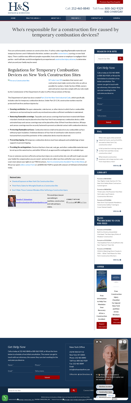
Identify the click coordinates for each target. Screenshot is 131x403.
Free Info (75, 18)
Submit (108, 122)
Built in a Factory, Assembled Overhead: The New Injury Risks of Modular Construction (109, 234)
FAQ (99, 131)
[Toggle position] (120, 341)
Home (13, 18)
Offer (100, 266)
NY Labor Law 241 (55, 80)
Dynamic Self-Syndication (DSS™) (97, 399)
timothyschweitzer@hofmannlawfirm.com (31, 202)
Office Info (73, 374)
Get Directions (85, 374)
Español (116, 18)
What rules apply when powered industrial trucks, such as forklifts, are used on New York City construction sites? (109, 141)
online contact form (27, 165)
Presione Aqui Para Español (110, 2)
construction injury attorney (65, 59)
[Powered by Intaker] (115, 399)
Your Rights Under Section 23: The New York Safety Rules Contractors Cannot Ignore (109, 183)
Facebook (71, 202)
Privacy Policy (86, 397)
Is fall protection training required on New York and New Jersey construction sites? (109, 150)
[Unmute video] (97, 341)
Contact (96, 18)
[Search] (120, 58)
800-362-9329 (114, 8)
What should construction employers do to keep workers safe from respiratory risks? (110, 159)
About (55, 18)
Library (102, 172)
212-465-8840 (80, 8)
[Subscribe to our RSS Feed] (108, 223)
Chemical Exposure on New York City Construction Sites (33, 181)
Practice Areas (32, 18)
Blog (100, 218)
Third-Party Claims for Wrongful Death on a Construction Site (35, 186)
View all (116, 165)
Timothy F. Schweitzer (24, 199)
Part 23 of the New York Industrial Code (56, 98)
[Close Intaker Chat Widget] (124, 341)
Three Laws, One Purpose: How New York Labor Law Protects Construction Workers (109, 194)
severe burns (63, 53)
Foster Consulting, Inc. (42, 399)
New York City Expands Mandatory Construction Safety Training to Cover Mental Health (109, 205)
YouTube (83, 202)
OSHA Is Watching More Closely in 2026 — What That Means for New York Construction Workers (109, 253)
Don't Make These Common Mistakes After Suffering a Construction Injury (40, 190)
